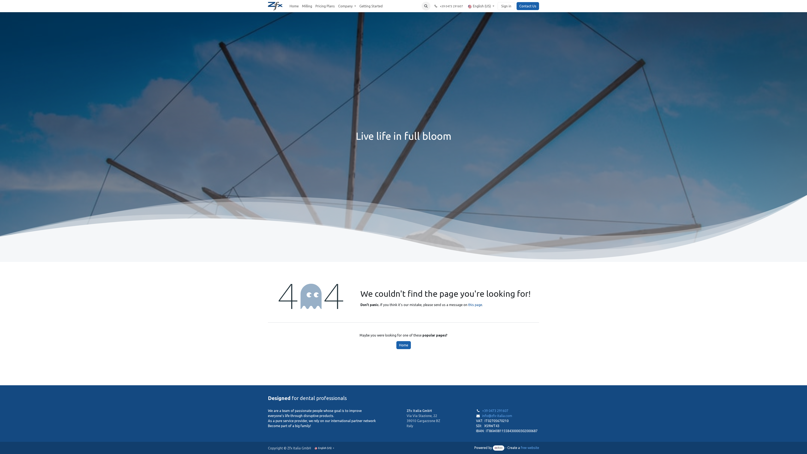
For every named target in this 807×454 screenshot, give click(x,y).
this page (475, 305)
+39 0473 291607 (495, 411)
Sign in (506, 6)
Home (403, 345)
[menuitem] (294, 6)
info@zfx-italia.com (497, 416)
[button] (426, 6)
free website (530, 448)
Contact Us (527, 6)
